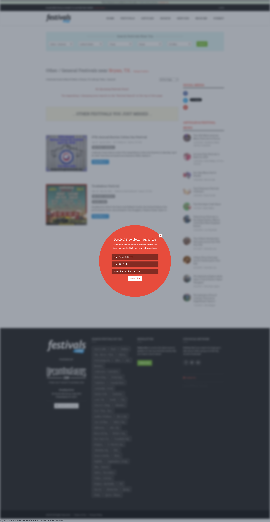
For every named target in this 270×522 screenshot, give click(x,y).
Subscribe (135, 278)
